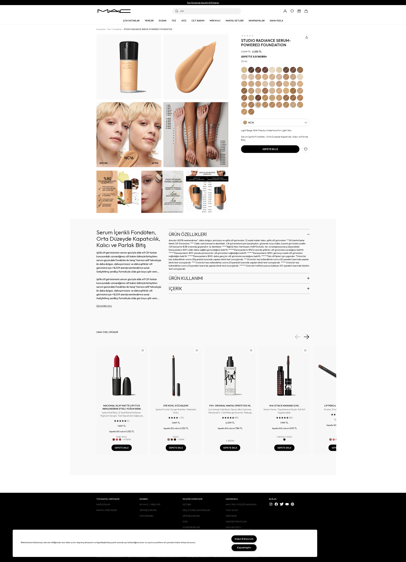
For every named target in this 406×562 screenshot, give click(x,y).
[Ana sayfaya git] (114, 11)
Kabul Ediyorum (244, 538)
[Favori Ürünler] (292, 11)
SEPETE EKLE (122, 447)
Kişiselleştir (244, 547)
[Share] (307, 37)
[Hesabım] (285, 11)
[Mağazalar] (299, 11)
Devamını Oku (104, 306)
